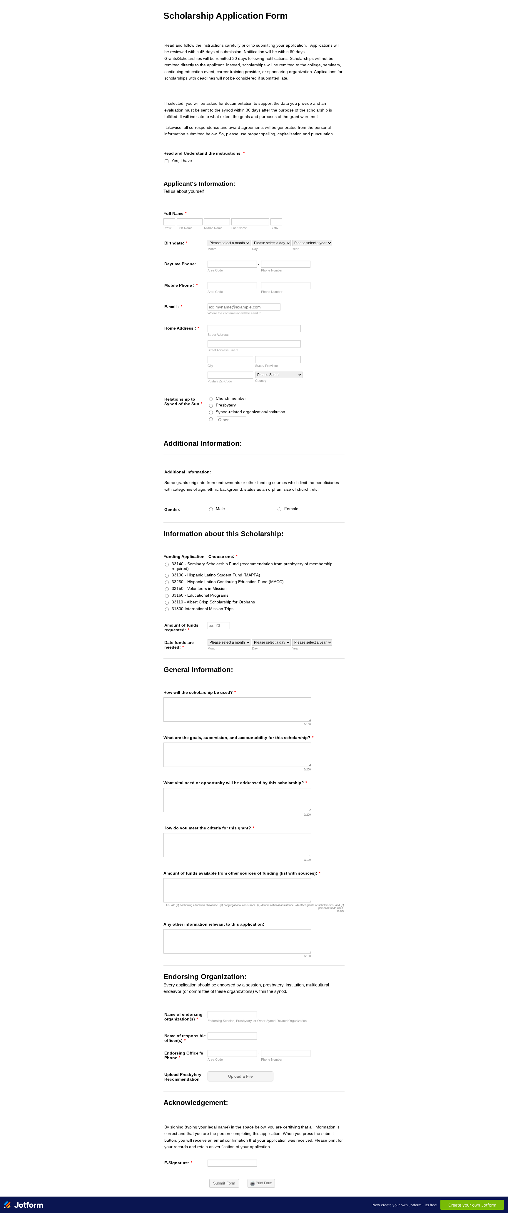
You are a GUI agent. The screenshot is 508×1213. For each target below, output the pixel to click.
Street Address (218, 334)
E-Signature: (178, 1162)
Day (255, 249)
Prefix (167, 228)
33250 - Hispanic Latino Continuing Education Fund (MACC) (228, 581)
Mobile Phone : (181, 285)
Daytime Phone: (180, 264)
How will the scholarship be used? (199, 692)
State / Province (266, 365)
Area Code (215, 270)
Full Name (174, 213)
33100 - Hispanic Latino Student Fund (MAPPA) (216, 575)
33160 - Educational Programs (200, 595)
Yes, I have (181, 160)
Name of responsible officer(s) (185, 1038)
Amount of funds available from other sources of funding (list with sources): (241, 873)
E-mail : (173, 306)
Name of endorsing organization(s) (183, 1016)
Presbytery (226, 405)
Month (212, 249)
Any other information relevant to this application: (213, 924)
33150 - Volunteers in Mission (199, 588)
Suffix (274, 228)
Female (291, 508)
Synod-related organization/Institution (250, 411)
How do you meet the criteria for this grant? (208, 828)
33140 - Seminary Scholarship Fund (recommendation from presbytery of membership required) (252, 566)
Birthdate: (175, 243)
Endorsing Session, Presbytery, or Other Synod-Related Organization (257, 1021)
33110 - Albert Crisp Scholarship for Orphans (213, 602)
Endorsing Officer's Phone (183, 1055)
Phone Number (272, 270)
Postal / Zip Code (220, 381)
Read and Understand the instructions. (204, 153)
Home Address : (181, 328)
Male (220, 508)
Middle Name (213, 228)
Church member (231, 398)
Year (295, 249)
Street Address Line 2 (223, 350)
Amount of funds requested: (181, 627)
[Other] (216, 418)
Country (261, 380)
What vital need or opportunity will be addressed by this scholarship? (235, 782)
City (210, 365)
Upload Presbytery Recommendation (182, 1077)
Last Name (239, 228)
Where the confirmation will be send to (234, 313)
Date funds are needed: (179, 644)
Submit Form (224, 1183)
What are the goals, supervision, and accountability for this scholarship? (238, 737)
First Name (185, 228)
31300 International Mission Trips (202, 608)
